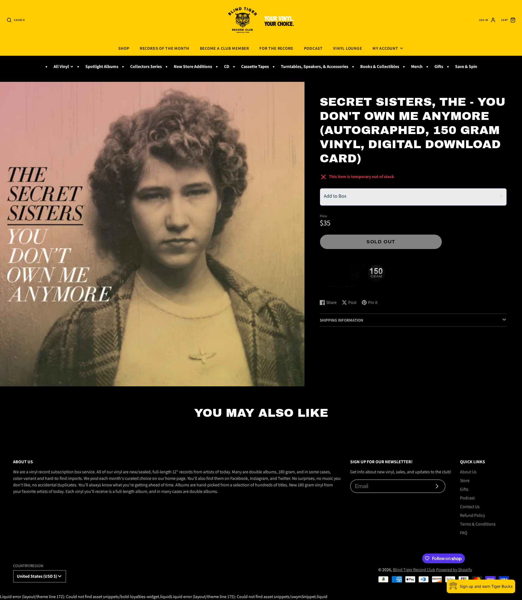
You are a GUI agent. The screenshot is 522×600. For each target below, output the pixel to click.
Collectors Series (146, 66)
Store (465, 480)
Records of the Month (164, 48)
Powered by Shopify (454, 570)
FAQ (463, 533)
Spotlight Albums (101, 66)
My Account (385, 48)
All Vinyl (61, 66)
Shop (123, 48)
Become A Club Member (224, 48)
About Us (468, 472)
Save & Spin (466, 66)
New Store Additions (193, 66)
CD (226, 66)
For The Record (276, 48)
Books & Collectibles (379, 66)
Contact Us (470, 506)
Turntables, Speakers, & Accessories (314, 66)
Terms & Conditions (478, 524)
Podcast (313, 48)
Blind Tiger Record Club (414, 570)
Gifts (438, 66)
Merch (416, 66)
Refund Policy (472, 515)
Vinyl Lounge (347, 48)
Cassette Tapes (255, 66)
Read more (330, 290)
